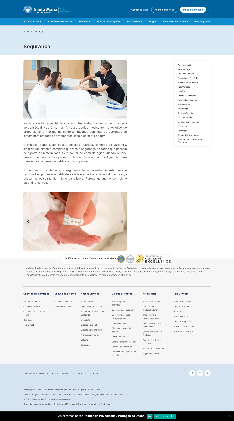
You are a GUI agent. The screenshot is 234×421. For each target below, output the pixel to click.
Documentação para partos (124, 310)
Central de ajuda (140, 9)
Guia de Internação (107, 21)
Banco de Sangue (186, 73)
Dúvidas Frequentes (183, 321)
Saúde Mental (184, 104)
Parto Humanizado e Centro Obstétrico (190, 141)
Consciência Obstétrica (188, 78)
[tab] (73, 248)
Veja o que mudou (165, 416)
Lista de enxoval (119, 323)
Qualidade (27, 320)
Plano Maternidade (62, 306)
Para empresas (202, 21)
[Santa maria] (46, 9)
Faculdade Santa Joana (175, 21)
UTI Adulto (182, 126)
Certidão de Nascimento (123, 346)
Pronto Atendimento (187, 95)
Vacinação (182, 131)
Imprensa (178, 311)
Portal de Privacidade (183, 331)
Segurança (38, 31)
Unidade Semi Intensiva (188, 122)
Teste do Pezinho (185, 113)
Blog (151, 21)
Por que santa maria (32, 301)
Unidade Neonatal (186, 117)
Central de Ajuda (181, 306)
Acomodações (184, 65)
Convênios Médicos (63, 301)
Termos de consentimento (154, 348)
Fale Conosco (184, 87)
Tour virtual (28, 325)
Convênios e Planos (59, 21)
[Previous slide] (28, 221)
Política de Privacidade (100, 415)
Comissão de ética (31, 306)
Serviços (84, 21)
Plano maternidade (193, 9)
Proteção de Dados (131, 415)
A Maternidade (31, 21)
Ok (149, 416)
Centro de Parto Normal (188, 135)
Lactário (181, 91)
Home (26, 31)
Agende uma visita (164, 9)
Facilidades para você (188, 82)
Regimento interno (151, 353)
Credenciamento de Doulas (124, 342)
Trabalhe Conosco (182, 316)
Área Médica (133, 21)
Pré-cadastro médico (152, 301)
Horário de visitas (120, 336)
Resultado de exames (187, 100)
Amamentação (184, 69)
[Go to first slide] (122, 221)
